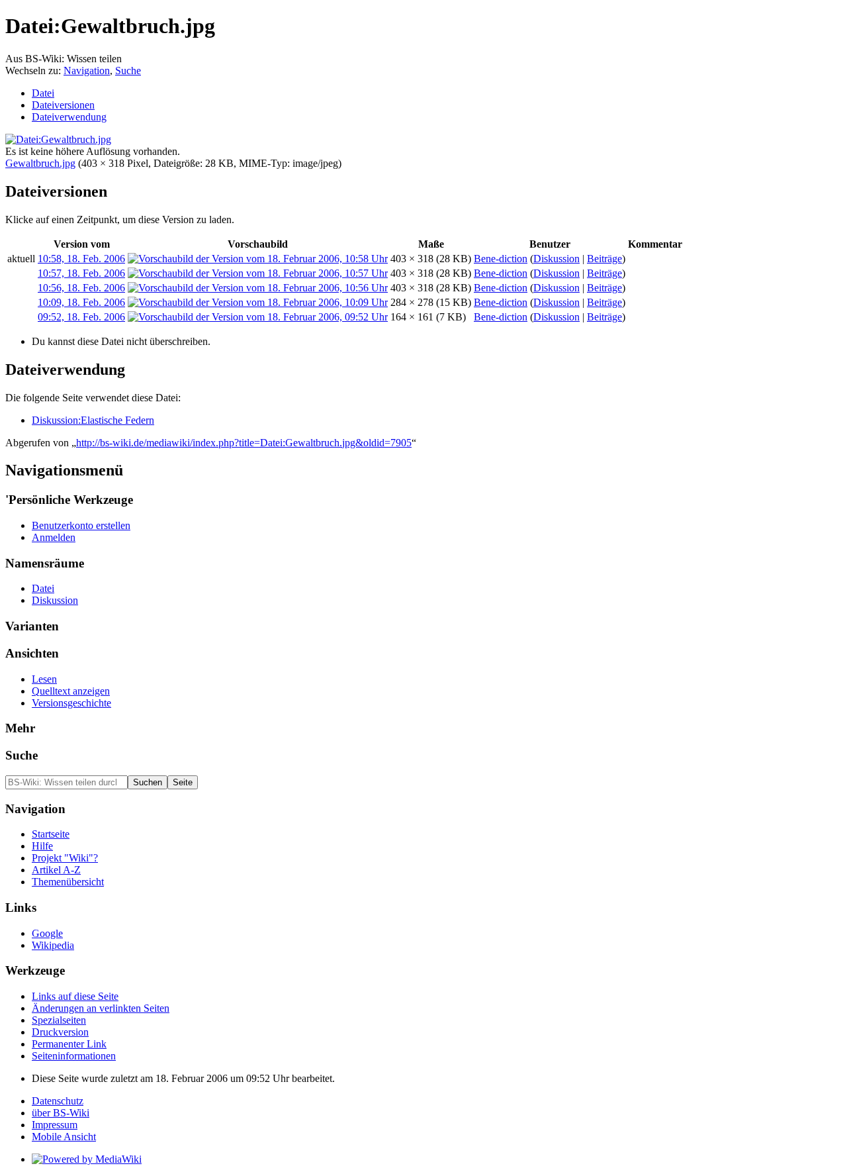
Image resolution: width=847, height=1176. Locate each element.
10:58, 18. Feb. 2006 (81, 258)
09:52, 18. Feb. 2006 (81, 316)
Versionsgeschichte (71, 703)
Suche (128, 70)
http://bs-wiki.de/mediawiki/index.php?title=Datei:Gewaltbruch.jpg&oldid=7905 (244, 442)
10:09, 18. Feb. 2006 (81, 302)
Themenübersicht (68, 881)
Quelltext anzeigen (71, 691)
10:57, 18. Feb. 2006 (81, 273)
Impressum (54, 1124)
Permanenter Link (69, 1044)
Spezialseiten (59, 1020)
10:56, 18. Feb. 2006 (81, 287)
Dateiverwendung (69, 116)
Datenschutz (57, 1100)
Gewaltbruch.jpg (40, 163)
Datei (43, 93)
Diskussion (556, 258)
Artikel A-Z (56, 869)
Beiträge (604, 258)
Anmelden (53, 537)
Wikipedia (53, 945)
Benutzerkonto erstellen (81, 525)
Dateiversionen (63, 105)
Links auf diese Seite (75, 996)
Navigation (87, 70)
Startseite (50, 834)
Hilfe (42, 846)
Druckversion (60, 1032)
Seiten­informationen (74, 1055)
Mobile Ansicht (64, 1136)
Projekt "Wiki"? (65, 857)
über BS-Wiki (60, 1112)
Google (47, 933)
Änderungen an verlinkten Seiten (100, 1008)
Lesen (44, 679)
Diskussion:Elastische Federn (93, 420)
